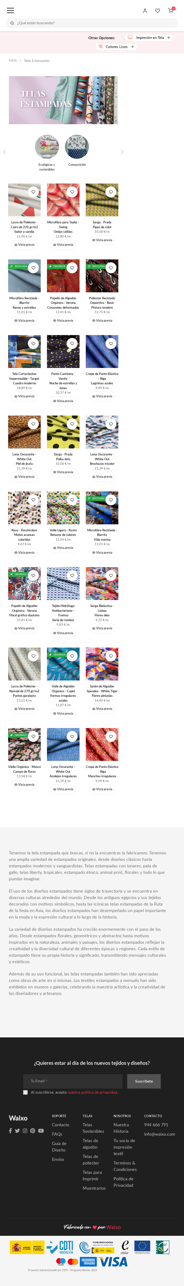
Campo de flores (24, 769)
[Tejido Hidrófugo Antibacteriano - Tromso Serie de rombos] (63, 583)
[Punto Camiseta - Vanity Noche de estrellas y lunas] (63, 351)
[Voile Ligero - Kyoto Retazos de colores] (63, 507)
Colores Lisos (117, 47)
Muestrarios (94, 1188)
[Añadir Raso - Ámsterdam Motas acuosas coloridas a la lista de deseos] (33, 499)
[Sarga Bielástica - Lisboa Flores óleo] (102, 583)
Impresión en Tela (150, 38)
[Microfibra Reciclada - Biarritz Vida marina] (102, 507)
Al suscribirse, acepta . (74, 1092)
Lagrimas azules (102, 379)
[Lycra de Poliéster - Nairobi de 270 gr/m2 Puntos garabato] (24, 664)
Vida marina (102, 535)
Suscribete (144, 1081)
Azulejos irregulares (63, 771)
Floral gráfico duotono (24, 611)
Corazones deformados (63, 303)
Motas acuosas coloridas (24, 535)
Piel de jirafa (24, 459)
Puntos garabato (24, 691)
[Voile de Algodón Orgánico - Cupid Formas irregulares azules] (63, 664)
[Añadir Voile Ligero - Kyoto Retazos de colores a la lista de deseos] (72, 499)
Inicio (13, 60)
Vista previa (25, 244)
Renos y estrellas (24, 303)
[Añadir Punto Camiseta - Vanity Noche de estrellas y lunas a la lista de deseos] (72, 343)
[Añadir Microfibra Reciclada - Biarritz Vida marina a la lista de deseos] (110, 499)
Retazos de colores (63, 533)
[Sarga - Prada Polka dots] (63, 432)
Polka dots (63, 457)
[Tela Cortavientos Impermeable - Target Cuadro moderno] (24, 351)
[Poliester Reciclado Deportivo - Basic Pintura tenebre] (102, 275)
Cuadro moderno (24, 379)
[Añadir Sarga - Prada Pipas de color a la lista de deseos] (110, 191)
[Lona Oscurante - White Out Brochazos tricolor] (102, 432)
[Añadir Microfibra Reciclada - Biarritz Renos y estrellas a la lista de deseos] (33, 267)
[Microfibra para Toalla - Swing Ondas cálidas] (63, 200)
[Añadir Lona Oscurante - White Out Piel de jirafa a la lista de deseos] (33, 423)
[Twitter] (17, 1131)
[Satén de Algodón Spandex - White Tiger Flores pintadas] (102, 664)
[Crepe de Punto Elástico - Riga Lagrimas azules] (102, 351)
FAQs (57, 1134)
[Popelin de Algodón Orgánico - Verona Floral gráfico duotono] (24, 583)
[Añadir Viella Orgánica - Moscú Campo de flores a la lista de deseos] (33, 736)
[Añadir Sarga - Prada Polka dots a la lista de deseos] (72, 423)
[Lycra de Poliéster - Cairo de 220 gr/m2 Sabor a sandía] (24, 200)
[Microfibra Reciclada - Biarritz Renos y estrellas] (24, 275)
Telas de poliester (91, 1160)
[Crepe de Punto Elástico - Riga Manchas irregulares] (102, 744)
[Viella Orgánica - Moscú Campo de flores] (24, 744)
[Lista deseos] (157, 10)
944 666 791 (156, 1125)
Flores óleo (102, 611)
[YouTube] (41, 1131)
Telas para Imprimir (92, 1175)
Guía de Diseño (59, 1147)
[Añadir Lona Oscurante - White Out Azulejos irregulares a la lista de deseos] (72, 736)
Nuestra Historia (121, 1128)
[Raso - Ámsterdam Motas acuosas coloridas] (24, 507)
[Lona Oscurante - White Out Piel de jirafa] (24, 432)
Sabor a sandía (24, 227)
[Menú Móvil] (10, 11)
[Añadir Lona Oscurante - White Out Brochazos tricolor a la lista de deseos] (110, 423)
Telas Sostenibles (93, 1128)
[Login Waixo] (145, 10)
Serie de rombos (63, 613)
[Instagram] (25, 1131)
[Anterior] (5, 152)
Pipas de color (102, 225)
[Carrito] (170, 10)
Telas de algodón (90, 1144)
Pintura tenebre (102, 303)
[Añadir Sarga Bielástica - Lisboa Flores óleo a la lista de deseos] (110, 575)
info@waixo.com (159, 1134)
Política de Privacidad (123, 1182)
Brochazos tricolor (102, 459)
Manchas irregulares (102, 771)
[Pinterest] (32, 1131)
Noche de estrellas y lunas (63, 381)
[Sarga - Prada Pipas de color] (102, 200)
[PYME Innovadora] (99, 1248)
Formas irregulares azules (63, 693)
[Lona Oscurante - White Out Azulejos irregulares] (63, 744)
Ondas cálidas (63, 227)
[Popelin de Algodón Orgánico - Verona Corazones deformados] (63, 275)
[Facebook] (10, 1131)
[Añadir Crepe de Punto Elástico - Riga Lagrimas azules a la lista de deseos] (110, 343)
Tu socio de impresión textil (124, 1147)
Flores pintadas (102, 691)
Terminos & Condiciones (125, 1166)
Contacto (60, 1125)
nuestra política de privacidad (92, 1092)
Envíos (58, 1159)
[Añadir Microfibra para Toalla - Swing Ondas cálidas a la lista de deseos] (72, 191)
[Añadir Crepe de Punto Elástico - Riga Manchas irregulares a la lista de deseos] (110, 736)
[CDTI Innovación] (44, 1248)
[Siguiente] (122, 152)
